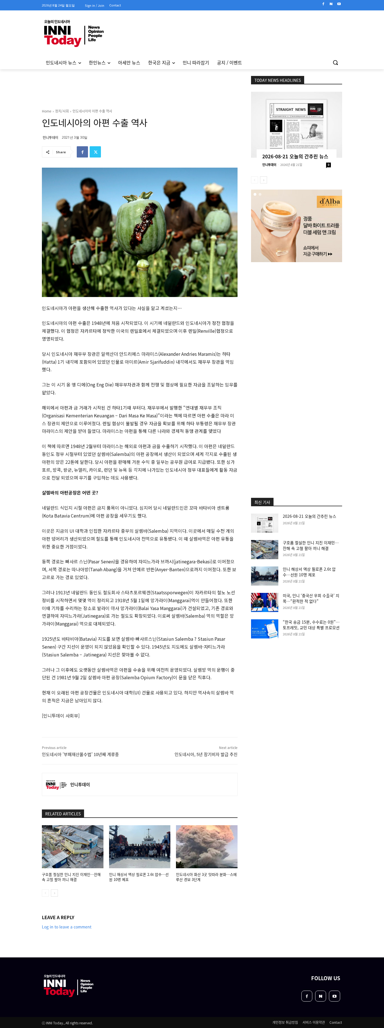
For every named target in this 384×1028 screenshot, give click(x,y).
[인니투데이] (56, 784)
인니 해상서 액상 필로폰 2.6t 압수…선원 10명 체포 (139, 877)
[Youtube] (339, 4)
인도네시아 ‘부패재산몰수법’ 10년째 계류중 (80, 754)
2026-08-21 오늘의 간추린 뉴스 (295, 156)
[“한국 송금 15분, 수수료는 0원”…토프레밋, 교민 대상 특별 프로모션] (264, 628)
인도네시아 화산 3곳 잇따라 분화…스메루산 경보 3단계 (206, 877)
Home (46, 111)
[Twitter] (95, 152)
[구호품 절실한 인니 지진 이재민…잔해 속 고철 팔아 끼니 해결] (72, 846)
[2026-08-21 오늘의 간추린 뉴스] (296, 125)
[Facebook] (323, 4)
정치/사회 (62, 111)
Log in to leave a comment (66, 927)
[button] (335, 62)
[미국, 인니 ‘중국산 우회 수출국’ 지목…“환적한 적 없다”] (264, 602)
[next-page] (54, 893)
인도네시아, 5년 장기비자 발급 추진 (206, 754)
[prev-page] (45, 893)
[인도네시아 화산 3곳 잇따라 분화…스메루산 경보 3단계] (207, 846)
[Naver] (331, 4)
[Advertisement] (18, 146)
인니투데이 (50, 137)
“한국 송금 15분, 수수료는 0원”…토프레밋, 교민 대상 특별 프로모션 (311, 624)
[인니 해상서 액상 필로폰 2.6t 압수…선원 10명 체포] (140, 846)
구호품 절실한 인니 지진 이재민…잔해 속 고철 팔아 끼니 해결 (71, 877)
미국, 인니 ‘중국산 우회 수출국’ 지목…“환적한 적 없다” (311, 598)
